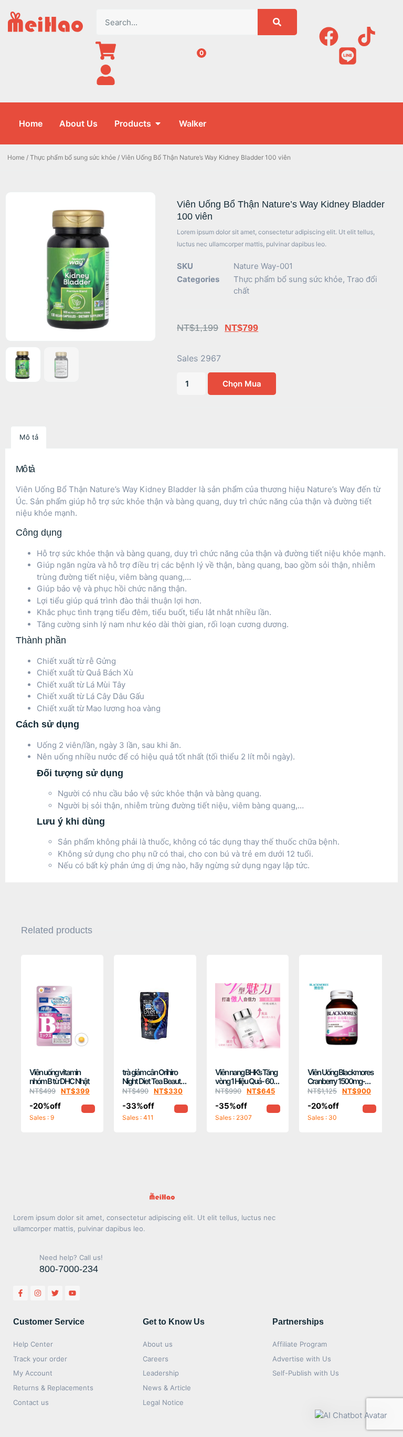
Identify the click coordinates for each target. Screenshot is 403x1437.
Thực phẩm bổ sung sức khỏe (73, 157)
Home (16, 157)
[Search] (277, 22)
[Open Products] (158, 123)
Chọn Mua (241, 384)
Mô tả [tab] (28, 437)
